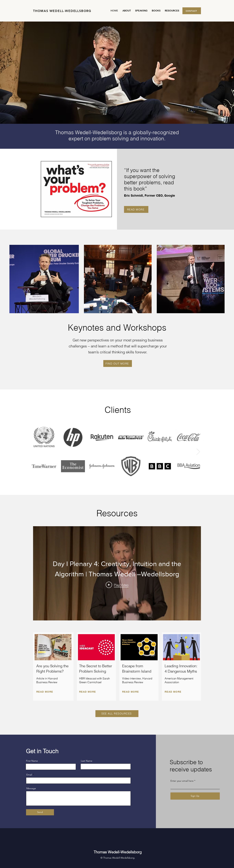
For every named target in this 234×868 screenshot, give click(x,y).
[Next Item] (198, 451)
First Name (32, 761)
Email (29, 774)
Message (31, 788)
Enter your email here (182, 781)
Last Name (86, 761)
